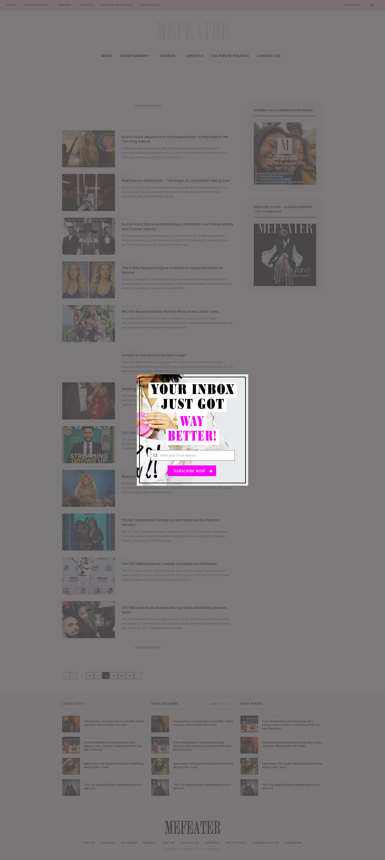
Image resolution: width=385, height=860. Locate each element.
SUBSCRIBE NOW (189, 470)
